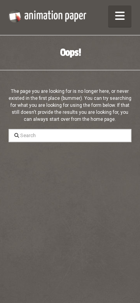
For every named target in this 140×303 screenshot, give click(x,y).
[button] (119, 16)
